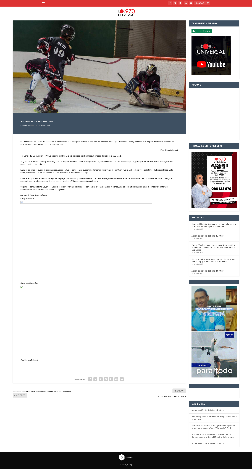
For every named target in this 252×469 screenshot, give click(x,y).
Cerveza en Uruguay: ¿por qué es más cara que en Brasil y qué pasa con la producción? (213, 260)
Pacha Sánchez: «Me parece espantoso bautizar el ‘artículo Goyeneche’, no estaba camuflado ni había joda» (213, 247)
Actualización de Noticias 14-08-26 (207, 410)
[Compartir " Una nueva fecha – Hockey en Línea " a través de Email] (116, 379)
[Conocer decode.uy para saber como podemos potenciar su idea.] (126, 457)
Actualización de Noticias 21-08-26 (207, 236)
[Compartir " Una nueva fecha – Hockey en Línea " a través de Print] (121, 379)
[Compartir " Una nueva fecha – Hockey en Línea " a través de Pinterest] (106, 379)
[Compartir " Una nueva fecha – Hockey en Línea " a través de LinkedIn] (111, 379)
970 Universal (35, 125)
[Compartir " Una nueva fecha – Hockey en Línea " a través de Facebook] (90, 379)
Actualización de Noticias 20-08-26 (207, 271)
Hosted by (126, 465)
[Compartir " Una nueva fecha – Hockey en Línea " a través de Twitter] (95, 379)
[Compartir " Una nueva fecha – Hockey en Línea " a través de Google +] (100, 379)
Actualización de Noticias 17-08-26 (207, 443)
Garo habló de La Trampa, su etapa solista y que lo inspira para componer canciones (213, 225)
